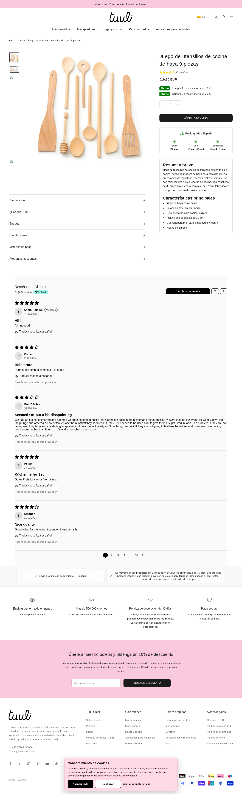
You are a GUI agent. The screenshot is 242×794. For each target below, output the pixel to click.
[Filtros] (215, 291)
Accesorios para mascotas (173, 29)
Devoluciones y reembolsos (180, 737)
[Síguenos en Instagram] (28, 764)
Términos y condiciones (220, 743)
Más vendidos (61, 29)
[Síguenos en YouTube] (47, 764)
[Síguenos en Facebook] (10, 764)
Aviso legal (92, 743)
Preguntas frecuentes (177, 720)
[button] (167, 72)
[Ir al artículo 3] (14, 116)
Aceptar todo (80, 783)
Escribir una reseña (188, 291)
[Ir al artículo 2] (14, 69)
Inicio (11, 40)
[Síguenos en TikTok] (56, 764)
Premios (90, 725)
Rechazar (108, 783)
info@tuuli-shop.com (23, 751)
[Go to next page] (143, 555)
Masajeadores (86, 29)
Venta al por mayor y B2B (100, 737)
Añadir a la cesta (196, 118)
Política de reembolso (219, 731)
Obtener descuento (147, 683)
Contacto (170, 731)
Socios (90, 731)
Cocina (21, 40)
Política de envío (216, 737)
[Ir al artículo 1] (14, 57)
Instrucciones (172, 725)
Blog (167, 743)
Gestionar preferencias (136, 783)
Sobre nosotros (94, 720)
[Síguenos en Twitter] (19, 764)
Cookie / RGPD (215, 720)
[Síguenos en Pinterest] (38, 764)
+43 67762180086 (22, 747)
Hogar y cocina (112, 29)
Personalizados (139, 29)
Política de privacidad (219, 725)
